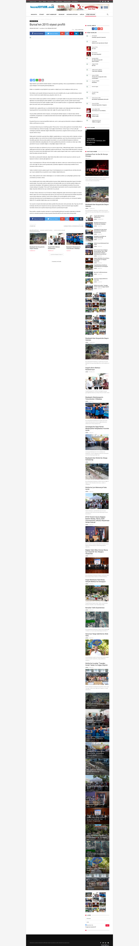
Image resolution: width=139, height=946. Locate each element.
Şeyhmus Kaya (95, 114)
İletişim (44, 1)
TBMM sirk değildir (96, 122)
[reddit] (67, 33)
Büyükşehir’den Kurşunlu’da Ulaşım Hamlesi (37, 247)
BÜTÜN (93, 65)
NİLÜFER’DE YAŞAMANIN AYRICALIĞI (100, 99)
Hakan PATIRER (95, 75)
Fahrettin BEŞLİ (95, 58)
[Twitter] (103, 1)
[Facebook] (100, 1)
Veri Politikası (75, 1)
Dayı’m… (94, 93)
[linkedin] (76, 33)
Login (107, 925)
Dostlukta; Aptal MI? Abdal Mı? (99, 37)
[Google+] (105, 1)
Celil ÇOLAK (94, 41)
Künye (40, 1)
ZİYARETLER (33, 225)
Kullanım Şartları (67, 1)
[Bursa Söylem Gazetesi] (42, 4)
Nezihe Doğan (95, 86)
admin (86, 208)
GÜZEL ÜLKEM (95, 116)
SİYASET (89, 815)
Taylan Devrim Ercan (96, 120)
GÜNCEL (89, 702)
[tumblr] (81, 33)
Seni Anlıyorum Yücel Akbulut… (99, 110)
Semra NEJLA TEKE (96, 109)
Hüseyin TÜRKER (95, 81)
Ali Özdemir (94, 35)
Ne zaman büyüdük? (96, 54)
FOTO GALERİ (90, 138)
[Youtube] (108, 1)
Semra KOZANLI (95, 103)
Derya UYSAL (95, 47)
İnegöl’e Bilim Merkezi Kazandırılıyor (54, 247)
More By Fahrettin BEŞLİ (46, 230)
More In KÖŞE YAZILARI (59, 230)
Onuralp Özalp (95, 92)
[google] (62, 33)
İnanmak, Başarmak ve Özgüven (99, 105)
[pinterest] (71, 33)
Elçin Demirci (94, 52)
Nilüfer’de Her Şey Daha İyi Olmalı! (100, 43)
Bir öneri (94, 48)
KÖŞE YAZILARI (37, 19)
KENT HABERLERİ (91, 881)
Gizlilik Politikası (58, 1)
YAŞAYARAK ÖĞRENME (97, 71)
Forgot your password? (90, 927)
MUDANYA (94, 82)
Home (31, 19)
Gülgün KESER (95, 64)
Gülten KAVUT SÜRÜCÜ (97, 69)
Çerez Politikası (50, 1)
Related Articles (34, 230)
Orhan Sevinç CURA (96, 97)
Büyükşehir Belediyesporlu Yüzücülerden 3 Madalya (73, 247)
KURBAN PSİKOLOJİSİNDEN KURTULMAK (73, 225)
